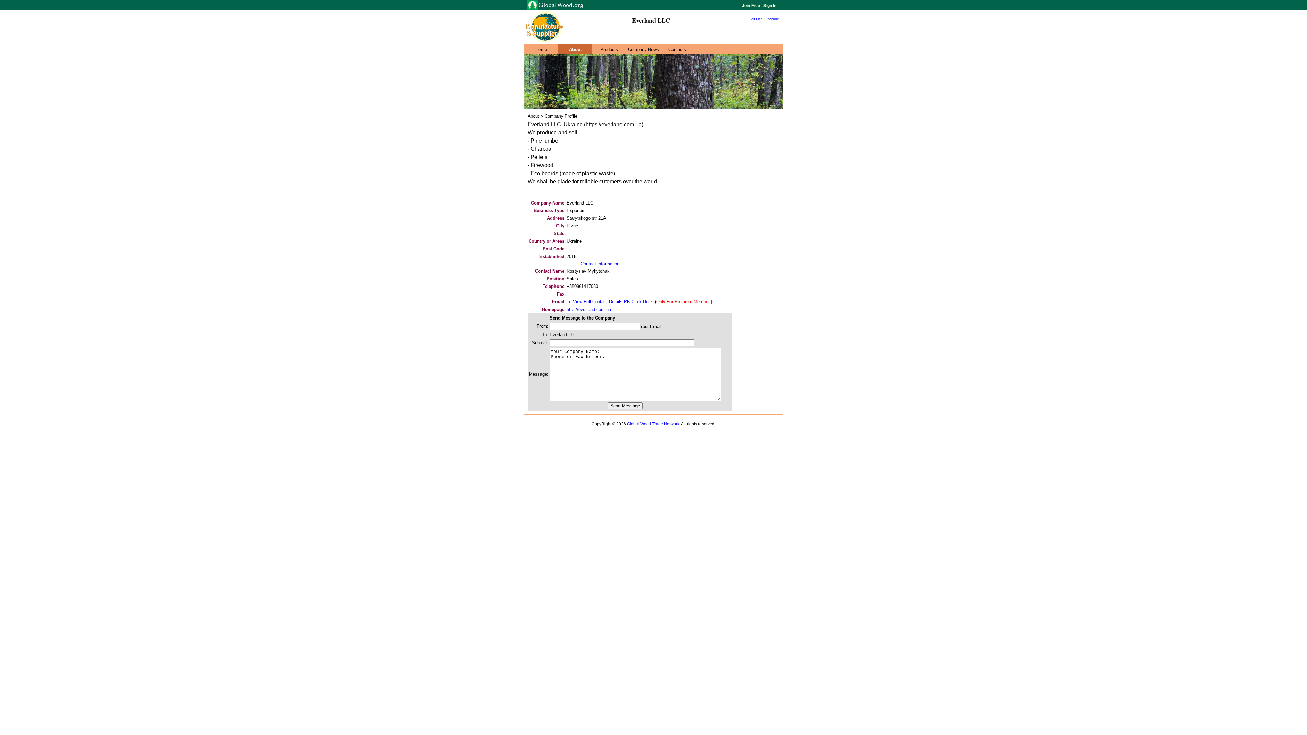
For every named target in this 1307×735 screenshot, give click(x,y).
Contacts (677, 49)
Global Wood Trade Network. (653, 424)
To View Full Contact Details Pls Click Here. (610, 301)
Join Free (751, 5)
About (575, 49)
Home (541, 49)
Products (609, 49)
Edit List (755, 19)
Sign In (769, 5)
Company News (643, 49)
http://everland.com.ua (589, 309)
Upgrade (772, 19)
